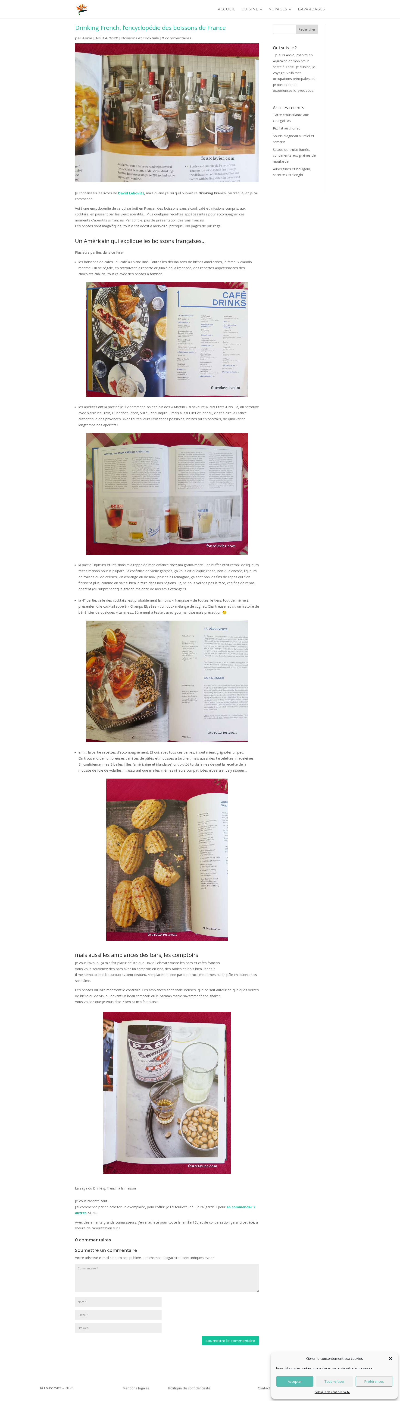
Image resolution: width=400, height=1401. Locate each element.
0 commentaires (176, 38)
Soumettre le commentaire (230, 1340)
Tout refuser (334, 1381)
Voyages (278, 9)
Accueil (226, 9)
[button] (390, 1358)
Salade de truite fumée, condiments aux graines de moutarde (294, 155)
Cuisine (249, 9)
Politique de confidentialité (332, 1392)
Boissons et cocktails (140, 38)
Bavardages (311, 9)
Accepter (295, 1381)
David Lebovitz (131, 193)
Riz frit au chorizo (286, 128)
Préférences (374, 1381)
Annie (87, 38)
